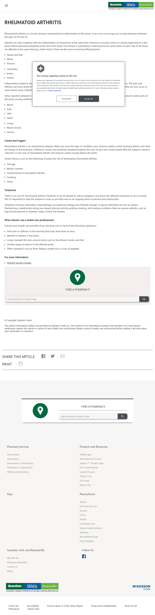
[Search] (144, 299)
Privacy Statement (54, 90)
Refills (10, 571)
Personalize (66, 99)
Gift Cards (84, 480)
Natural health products (91, 528)
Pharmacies (14, 608)
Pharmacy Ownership (17, 562)
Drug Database (87, 541)
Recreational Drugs (89, 536)
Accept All (89, 99)
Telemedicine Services (90, 458)
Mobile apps (85, 454)
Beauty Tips (85, 485)
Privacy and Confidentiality (103, 605)
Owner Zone (33, 608)
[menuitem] (84, 556)
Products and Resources (94, 446)
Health (83, 519)
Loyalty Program (87, 471)
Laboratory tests (87, 523)
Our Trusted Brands (89, 467)
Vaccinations (13, 458)
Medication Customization (19, 467)
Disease (83, 510)
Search (83, 502)
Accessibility (33, 605)
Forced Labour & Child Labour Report (65, 605)
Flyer (10, 494)
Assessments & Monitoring (20, 463)
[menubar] (84, 556)
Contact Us (12, 566)
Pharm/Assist (87, 494)
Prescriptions (13, 454)
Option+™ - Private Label (92, 463)
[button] (43, 356)
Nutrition (84, 532)
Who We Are (13, 558)
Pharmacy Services (18, 446)
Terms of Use (131, 605)
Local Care (14, 605)
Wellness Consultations (18, 471)
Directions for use (88, 506)
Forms (83, 515)
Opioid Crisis (86, 476)
